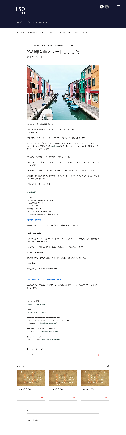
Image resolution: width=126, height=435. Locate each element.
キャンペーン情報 (81, 32)
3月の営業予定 (57, 389)
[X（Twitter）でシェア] (32, 349)
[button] (118, 7)
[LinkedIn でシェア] (37, 349)
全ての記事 (20, 32)
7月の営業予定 (25, 389)
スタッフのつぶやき (64, 32)
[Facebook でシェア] (27, 349)
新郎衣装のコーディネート (37, 32)
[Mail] (102, 7)
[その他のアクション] (98, 46)
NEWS (52, 32)
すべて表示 (105, 366)
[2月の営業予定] (95, 378)
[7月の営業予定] (31, 378)
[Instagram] (107, 7)
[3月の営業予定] (63, 378)
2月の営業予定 (89, 389)
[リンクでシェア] (42, 349)
